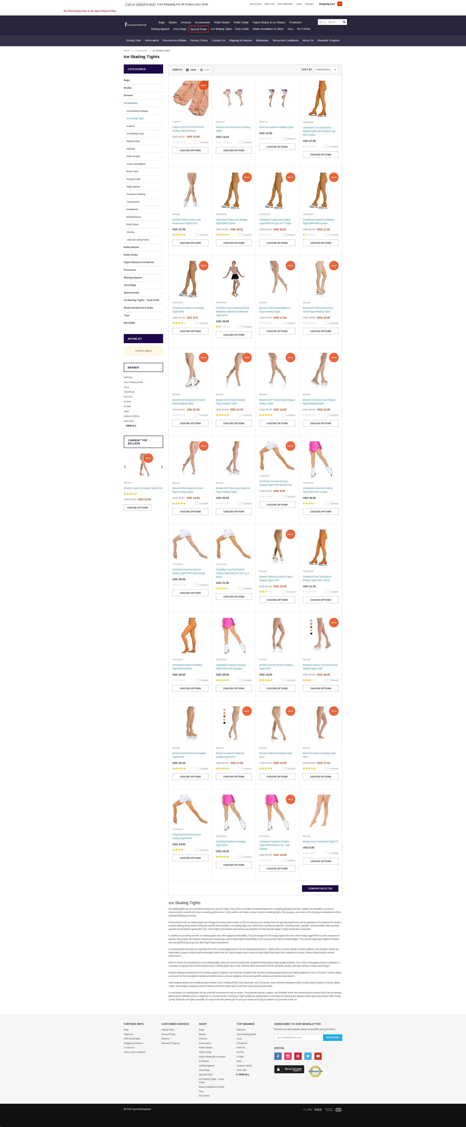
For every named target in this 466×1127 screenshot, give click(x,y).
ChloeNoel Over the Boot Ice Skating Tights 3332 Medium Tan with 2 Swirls (319, 131)
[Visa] (318, 1109)
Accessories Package (137, 111)
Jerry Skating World (133, 382)
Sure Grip (128, 421)
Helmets (131, 149)
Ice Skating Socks (135, 133)
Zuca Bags (179, 28)
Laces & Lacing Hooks (138, 239)
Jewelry (130, 232)
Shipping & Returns (240, 40)
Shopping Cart (330, 4)
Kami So (128, 397)
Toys (290, 28)
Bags (162, 22)
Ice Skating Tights (161, 50)
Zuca (126, 387)
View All (131, 426)
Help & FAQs (167, 1030)
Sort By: (307, 69)
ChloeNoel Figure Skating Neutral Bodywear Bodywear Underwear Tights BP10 (232, 312)
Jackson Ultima (131, 416)
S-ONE (127, 406)
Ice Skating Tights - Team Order (230, 28)
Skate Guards (133, 156)
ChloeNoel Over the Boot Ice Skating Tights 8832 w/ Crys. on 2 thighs (232, 573)
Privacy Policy (199, 40)
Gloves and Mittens (136, 164)
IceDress (128, 377)
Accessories (202, 22)
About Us (308, 40)
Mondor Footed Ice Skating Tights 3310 (143, 488)
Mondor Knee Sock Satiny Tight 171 (320, 841)
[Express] (328, 1109)
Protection (295, 22)
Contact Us (218, 40)
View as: (177, 69)
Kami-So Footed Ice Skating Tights (276, 127)
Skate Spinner (133, 186)
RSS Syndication (132, 1038)
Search (344, 22)
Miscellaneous (134, 217)
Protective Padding (136, 194)
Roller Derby (241, 22)
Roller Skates (222, 22)
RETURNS (303, 28)
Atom (126, 411)
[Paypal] (307, 1109)
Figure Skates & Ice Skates (269, 22)
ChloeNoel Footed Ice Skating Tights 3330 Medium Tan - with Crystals (274, 845)
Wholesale (262, 40)
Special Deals (198, 29)
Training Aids (133, 202)
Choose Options (137, 507)
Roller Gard (132, 171)
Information (152, 40)
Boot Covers (133, 224)
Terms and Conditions (285, 40)
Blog (126, 1030)
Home (127, 50)
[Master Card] (338, 1109)
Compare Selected (320, 888)
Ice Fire (127, 401)
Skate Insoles (133, 141)
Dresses (186, 22)
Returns (165, 1038)
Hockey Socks (134, 179)
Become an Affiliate (174, 40)
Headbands (132, 209)
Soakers (131, 126)
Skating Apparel (160, 28)
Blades (173, 22)
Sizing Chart (134, 40)
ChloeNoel (129, 392)
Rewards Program (328, 40)
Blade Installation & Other (268, 28)
